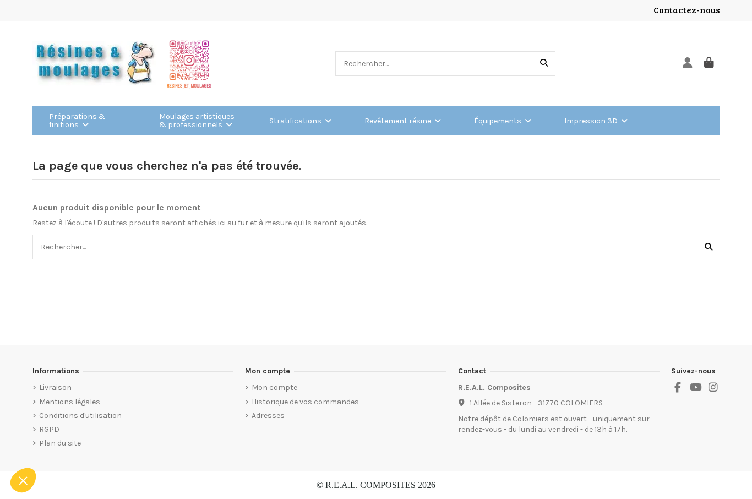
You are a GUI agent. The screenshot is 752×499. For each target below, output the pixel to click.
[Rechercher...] (543, 63)
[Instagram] (713, 388)
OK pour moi (196, 443)
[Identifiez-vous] (688, 63)
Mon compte (274, 387)
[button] (23, 480)
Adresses (268, 415)
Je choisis (119, 443)
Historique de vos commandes (305, 401)
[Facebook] (677, 388)
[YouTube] (695, 388)
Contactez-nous (686, 9)
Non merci (42, 443)
